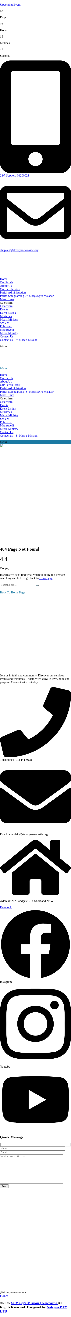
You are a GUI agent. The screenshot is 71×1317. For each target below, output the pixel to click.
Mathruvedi (7, 329)
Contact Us (6, 336)
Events (4, 309)
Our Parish (6, 282)
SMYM (4, 323)
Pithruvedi (6, 326)
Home (3, 279)
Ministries (6, 316)
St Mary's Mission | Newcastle (34, 1303)
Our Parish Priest (10, 289)
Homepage (45, 578)
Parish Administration (13, 292)
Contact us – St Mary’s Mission (18, 339)
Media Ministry (9, 319)
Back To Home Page (12, 592)
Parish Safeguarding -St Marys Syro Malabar (27, 295)
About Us (6, 285)
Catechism (6, 306)
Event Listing (8, 312)
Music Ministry (9, 333)
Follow (4, 1295)
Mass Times (7, 299)
